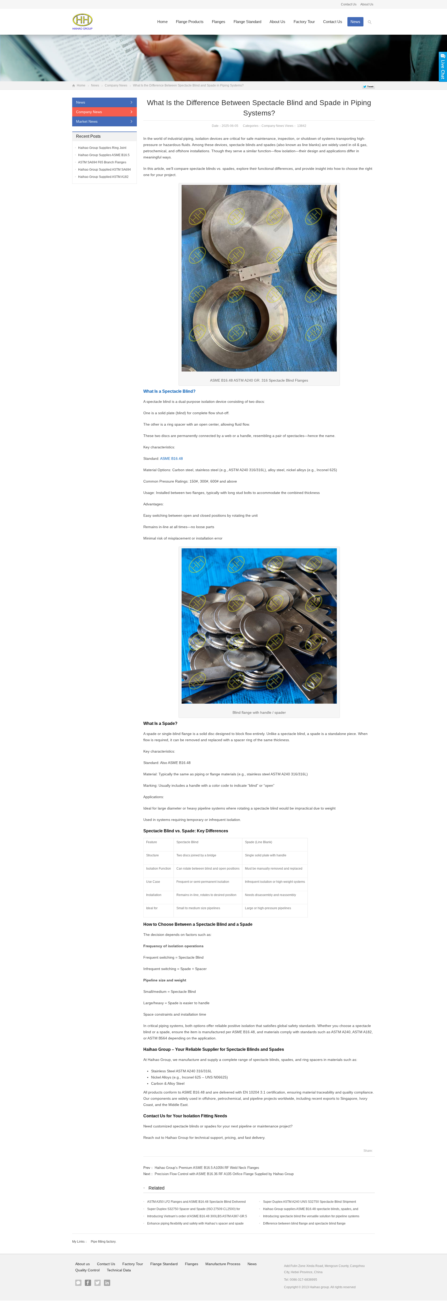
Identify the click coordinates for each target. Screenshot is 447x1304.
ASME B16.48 (171, 458)
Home (162, 21)
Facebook (88, 1283)
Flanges (218, 21)
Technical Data (119, 1270)
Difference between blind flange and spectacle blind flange (304, 1223)
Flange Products (190, 21)
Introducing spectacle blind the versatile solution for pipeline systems (311, 1216)
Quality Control (87, 1270)
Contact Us (349, 4)
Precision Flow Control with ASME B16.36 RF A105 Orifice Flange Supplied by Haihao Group (224, 1174)
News (355, 21)
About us (277, 21)
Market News (87, 121)
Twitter (97, 1283)
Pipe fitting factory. (103, 1241)
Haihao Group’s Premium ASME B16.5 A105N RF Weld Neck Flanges (207, 1168)
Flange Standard (247, 21)
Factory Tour (304, 21)
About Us (366, 4)
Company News (116, 85)
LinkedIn (107, 1283)
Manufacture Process (222, 1264)
